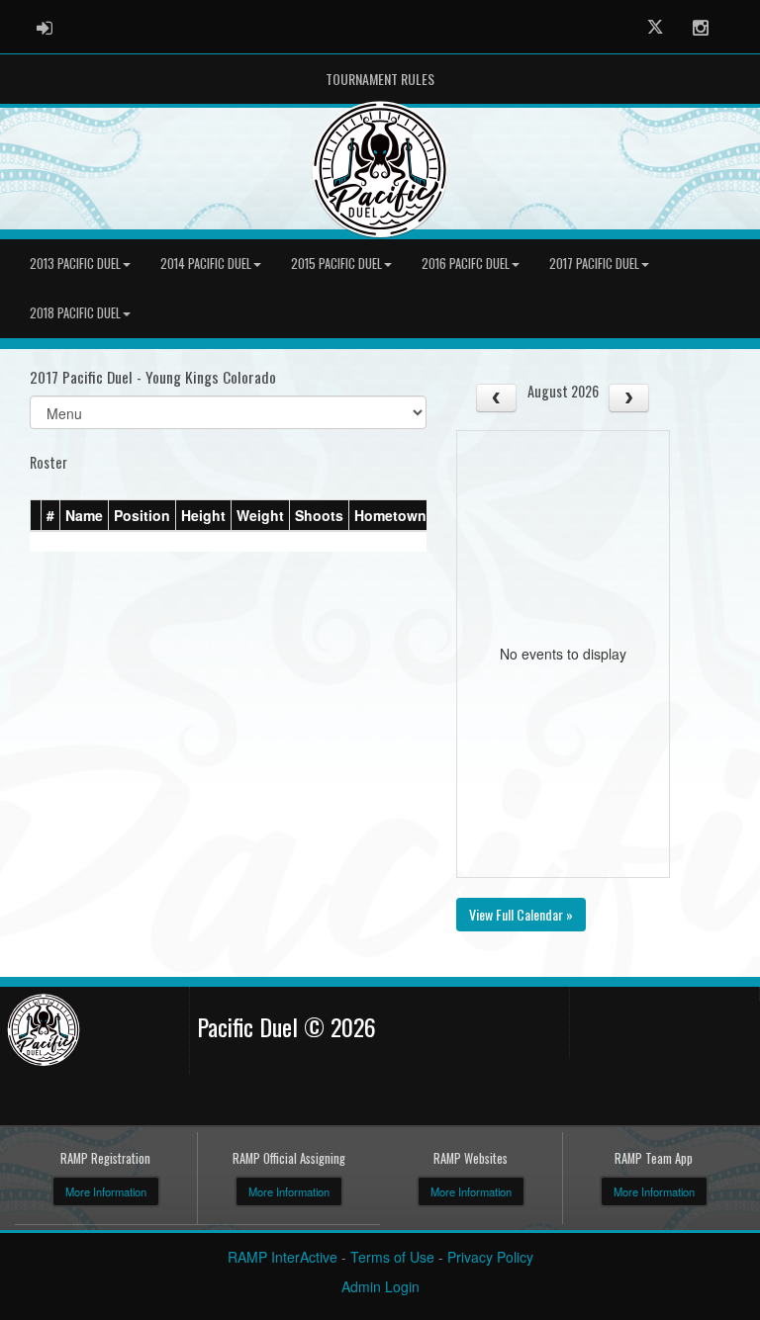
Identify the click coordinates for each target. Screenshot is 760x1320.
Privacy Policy (490, 1257)
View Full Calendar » (521, 914)
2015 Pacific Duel (336, 263)
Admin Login (380, 1286)
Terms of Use (392, 1257)
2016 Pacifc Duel (466, 263)
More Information (105, 1191)
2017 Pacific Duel (594, 263)
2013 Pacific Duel (75, 263)
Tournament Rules (380, 78)
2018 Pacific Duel (75, 313)
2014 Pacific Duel (205, 263)
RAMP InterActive (282, 1257)
